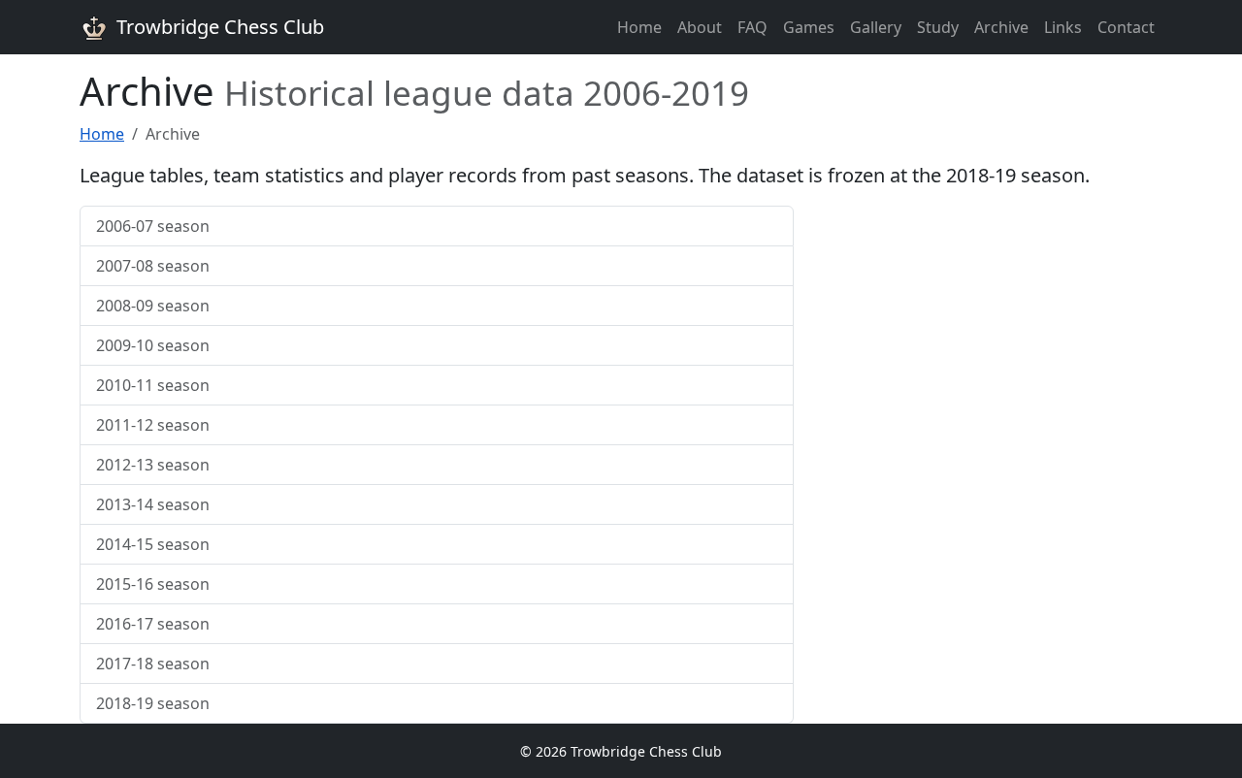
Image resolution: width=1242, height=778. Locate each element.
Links (1063, 27)
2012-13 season (153, 464)
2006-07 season (153, 226)
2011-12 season (153, 425)
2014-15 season (153, 544)
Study (938, 27)
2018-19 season (153, 703)
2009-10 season (153, 345)
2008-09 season (153, 305)
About (699, 27)
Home (639, 27)
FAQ (752, 27)
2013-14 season (153, 504)
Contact (1126, 27)
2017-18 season (153, 663)
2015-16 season (153, 584)
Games (808, 27)
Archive (1001, 27)
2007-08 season (153, 265)
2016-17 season (153, 623)
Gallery (875, 27)
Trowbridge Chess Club (220, 27)
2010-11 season (153, 385)
